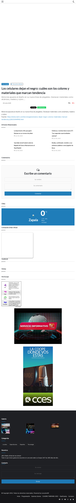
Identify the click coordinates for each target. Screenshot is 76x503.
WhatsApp (42, 107)
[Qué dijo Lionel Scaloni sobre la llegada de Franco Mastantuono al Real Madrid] (7, 145)
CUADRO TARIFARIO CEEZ (50, 496)
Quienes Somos (36, 496)
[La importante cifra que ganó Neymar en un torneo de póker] (7, 132)
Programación (26, 496)
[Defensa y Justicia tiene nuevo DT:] (44, 132)
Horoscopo (18, 306)
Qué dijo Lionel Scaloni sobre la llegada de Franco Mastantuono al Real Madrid (24, 145)
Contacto (4, 463)
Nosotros (4, 450)
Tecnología (5, 84)
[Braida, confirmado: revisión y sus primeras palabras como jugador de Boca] (44, 145)
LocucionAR (45, 493)
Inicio (18, 496)
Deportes (22, 444)
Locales (5, 444)
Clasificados (63, 496)
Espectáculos (13, 444)
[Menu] (2, 2)
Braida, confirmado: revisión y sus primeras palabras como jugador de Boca (62, 145)
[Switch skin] (74, 2)
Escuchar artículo (17, 84)
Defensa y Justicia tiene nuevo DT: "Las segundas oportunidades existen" (62, 133)
